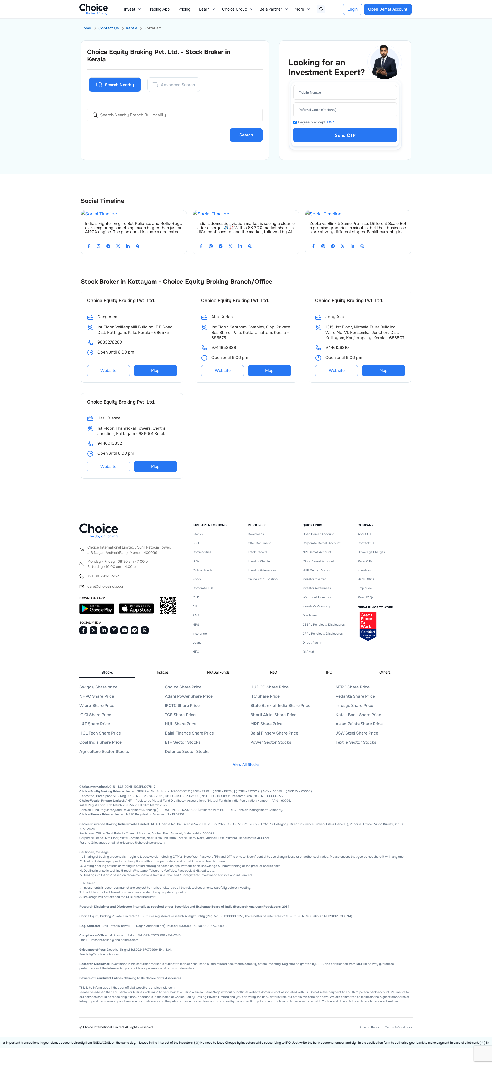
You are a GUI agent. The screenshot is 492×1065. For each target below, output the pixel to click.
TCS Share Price (180, 714)
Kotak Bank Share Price (358, 714)
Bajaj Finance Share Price (189, 733)
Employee (365, 588)
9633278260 (109, 342)
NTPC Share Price (353, 687)
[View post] (99, 214)
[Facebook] (89, 246)
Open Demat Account (318, 534)
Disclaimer (310, 615)
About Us (364, 534)
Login (352, 9)
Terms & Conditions (399, 1027)
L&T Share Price (94, 724)
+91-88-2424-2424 (103, 576)
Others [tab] (385, 672)
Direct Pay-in (312, 642)
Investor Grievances (262, 570)
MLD (196, 597)
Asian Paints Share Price (359, 724)
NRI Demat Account (317, 552)
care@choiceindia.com (106, 586)
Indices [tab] (163, 672)
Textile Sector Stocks (356, 742)
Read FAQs (365, 597)
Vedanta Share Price (355, 696)
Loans (197, 642)
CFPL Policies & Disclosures (323, 634)
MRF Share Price (266, 724)
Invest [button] (129, 9)
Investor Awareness (317, 588)
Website (108, 370)
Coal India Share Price (100, 742)
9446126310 (337, 347)
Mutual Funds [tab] (218, 672)
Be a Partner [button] (271, 9)
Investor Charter (259, 561)
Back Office (366, 579)
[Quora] (137, 246)
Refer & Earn (366, 561)
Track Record (257, 552)
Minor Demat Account (318, 561)
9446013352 (109, 443)
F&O (196, 543)
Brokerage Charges (371, 552)
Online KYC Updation (263, 579)
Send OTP (345, 135)
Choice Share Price (183, 687)
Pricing (184, 9)
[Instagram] (98, 246)
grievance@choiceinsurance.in (142, 843)
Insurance (200, 634)
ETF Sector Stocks (182, 742)
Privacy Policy (370, 1027)
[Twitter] (118, 246)
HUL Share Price (180, 724)
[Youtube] (124, 630)
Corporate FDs (203, 588)
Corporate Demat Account (321, 543)
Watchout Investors (317, 597)
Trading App (159, 9)
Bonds (197, 579)
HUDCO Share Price (269, 687)
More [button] (299, 9)
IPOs (196, 561)
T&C (330, 122)
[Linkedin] (128, 246)
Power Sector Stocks (270, 742)
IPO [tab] (329, 672)
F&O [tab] (273, 672)
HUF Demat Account (317, 570)
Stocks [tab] (107, 672)
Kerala (131, 28)
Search (246, 135)
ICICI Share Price (95, 714)
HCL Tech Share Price (100, 733)
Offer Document (259, 543)
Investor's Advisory (316, 606)
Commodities (202, 552)
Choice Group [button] (234, 9)
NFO (196, 652)
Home (86, 28)
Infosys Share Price (354, 705)
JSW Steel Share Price (357, 733)
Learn (204, 9)
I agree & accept (316, 122)
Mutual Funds (202, 570)
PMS (196, 615)
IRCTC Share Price (182, 705)
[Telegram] (108, 246)
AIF (195, 606)
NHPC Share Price (96, 696)
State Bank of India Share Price (280, 705)
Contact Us (108, 28)
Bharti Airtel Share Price (273, 714)
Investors (364, 570)
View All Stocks (246, 764)
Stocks (198, 534)
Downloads (256, 534)
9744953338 (223, 347)
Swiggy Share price (98, 687)
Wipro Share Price (96, 705)
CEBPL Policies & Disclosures (324, 625)
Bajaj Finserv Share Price (274, 733)
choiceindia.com (163, 988)
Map (155, 370)
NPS (196, 625)
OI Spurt (308, 652)
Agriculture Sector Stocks (104, 751)
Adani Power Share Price (189, 696)
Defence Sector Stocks (187, 751)
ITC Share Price (265, 696)
